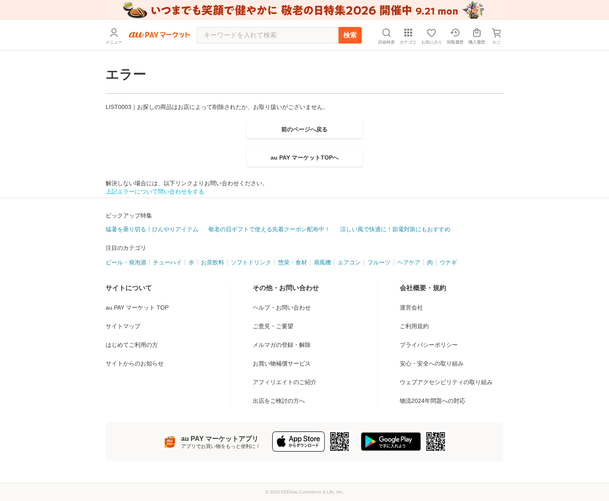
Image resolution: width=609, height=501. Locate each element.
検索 (350, 35)
